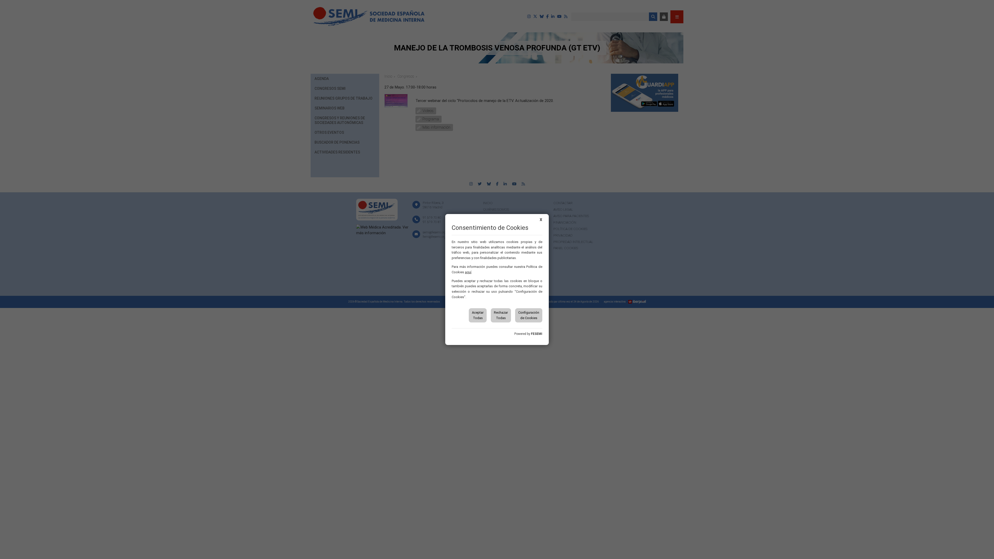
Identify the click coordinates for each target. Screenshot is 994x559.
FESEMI (536, 334)
